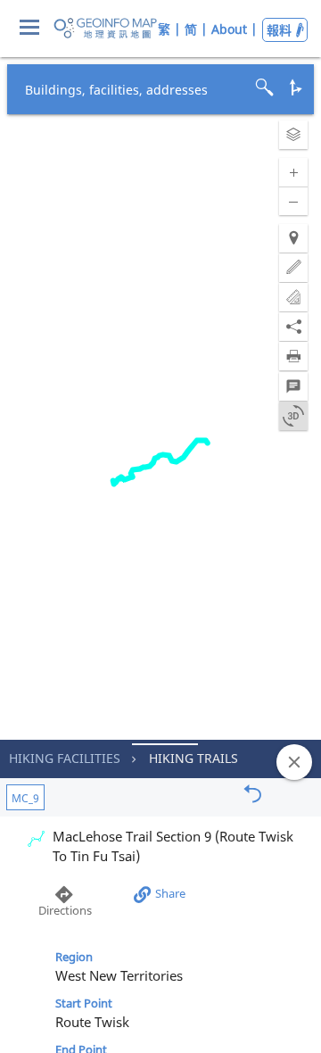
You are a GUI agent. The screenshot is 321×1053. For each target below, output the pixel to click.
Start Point (83, 1003)
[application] (160, 526)
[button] (293, 134)
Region (74, 957)
